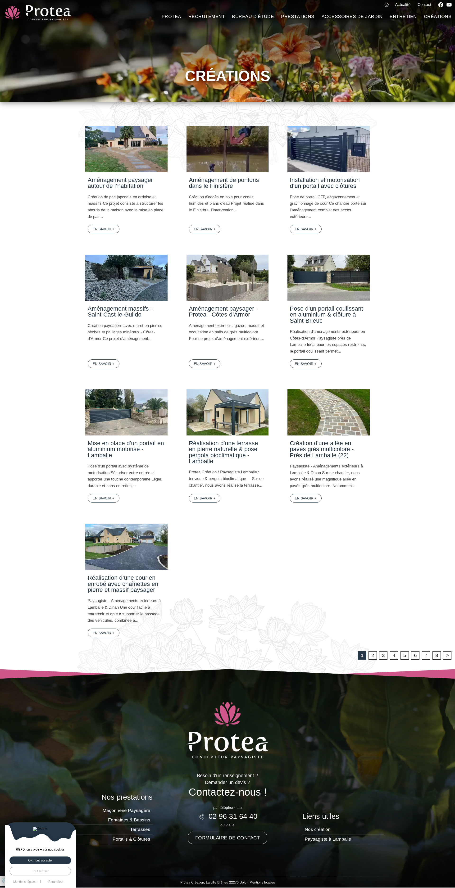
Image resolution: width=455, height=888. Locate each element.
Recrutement (206, 16)
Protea (171, 16)
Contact (424, 4)
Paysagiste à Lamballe (328, 839)
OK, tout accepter (40, 860)
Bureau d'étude (253, 16)
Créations (438, 16)
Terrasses (140, 829)
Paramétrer (56, 881)
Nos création (318, 829)
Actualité (402, 4)
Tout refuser (40, 871)
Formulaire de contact (227, 837)
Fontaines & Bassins (129, 819)
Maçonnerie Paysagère (126, 810)
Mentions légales (262, 882)
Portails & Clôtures (131, 839)
